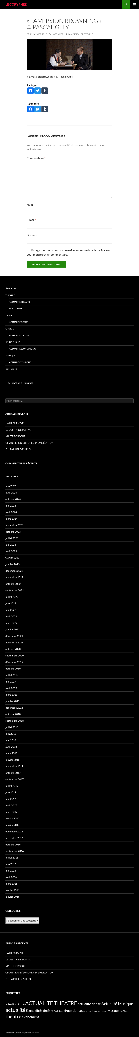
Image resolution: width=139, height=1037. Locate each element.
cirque (68, 1011)
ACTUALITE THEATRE (51, 1003)
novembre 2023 (14, 525)
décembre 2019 (14, 662)
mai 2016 (10, 870)
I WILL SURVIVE (14, 423)
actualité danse (89, 1004)
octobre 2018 (13, 714)
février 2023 (12, 557)
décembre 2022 (14, 570)
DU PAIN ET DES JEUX (18, 449)
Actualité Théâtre (19, 302)
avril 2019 (11, 688)
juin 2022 (10, 603)
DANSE (8, 315)
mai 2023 (10, 544)
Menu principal (134, 4)
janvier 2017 (12, 824)
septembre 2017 (14, 779)
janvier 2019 (12, 701)
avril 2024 (11, 512)
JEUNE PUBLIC (12, 342)
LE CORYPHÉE (16, 4)
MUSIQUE (10, 355)
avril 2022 (11, 616)
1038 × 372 (57, 34)
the (121, 1011)
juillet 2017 (11, 785)
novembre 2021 (14, 642)
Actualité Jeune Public (22, 348)
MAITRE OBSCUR (15, 436)
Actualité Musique (20, 362)
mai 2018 (10, 740)
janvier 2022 (12, 629)
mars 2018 (11, 753)
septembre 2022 (14, 590)
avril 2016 (11, 877)
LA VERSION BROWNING (80, 34)
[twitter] (37, 91)
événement (30, 1017)
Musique (113, 1011)
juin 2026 (10, 486)
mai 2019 (10, 681)
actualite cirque (15, 1004)
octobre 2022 (13, 583)
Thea (125, 1011)
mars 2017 (11, 811)
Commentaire (36, 158)
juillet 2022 (11, 596)
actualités (16, 1010)
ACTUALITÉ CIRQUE (19, 335)
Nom (30, 204)
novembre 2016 (14, 837)
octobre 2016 (13, 844)
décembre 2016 (14, 831)
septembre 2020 (14, 655)
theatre (13, 1016)
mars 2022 (11, 622)
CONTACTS (11, 369)
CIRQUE (9, 328)
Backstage (58, 1011)
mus (105, 1011)
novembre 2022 (14, 577)
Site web (32, 235)
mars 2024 (11, 518)
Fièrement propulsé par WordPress (22, 1032)
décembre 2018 (14, 707)
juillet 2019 (11, 675)
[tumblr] (44, 91)
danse (77, 1010)
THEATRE (10, 295)
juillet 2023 (11, 538)
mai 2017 (10, 798)
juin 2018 (10, 733)
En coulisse (15, 308)
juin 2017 (10, 792)
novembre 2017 (14, 766)
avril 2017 (11, 805)
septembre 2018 (14, 720)
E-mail (31, 219)
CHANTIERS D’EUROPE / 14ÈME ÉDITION (29, 442)
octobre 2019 (13, 668)
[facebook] (30, 91)
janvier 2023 (12, 564)
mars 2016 (11, 883)
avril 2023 (11, 551)
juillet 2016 (11, 857)
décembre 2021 (14, 635)
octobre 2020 (13, 648)
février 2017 (12, 818)
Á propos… (11, 288)
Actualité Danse (18, 322)
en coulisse (87, 1011)
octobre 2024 (13, 499)
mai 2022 (10, 609)
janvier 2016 (12, 896)
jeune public (97, 1011)
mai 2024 (10, 505)
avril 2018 (11, 746)
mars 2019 (11, 694)
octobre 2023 (13, 531)
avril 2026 (11, 492)
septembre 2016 (14, 851)
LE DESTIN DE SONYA (18, 429)
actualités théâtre (40, 1011)
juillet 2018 (11, 727)
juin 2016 (10, 864)
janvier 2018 (12, 759)
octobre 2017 (13, 772)
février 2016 (12, 890)
